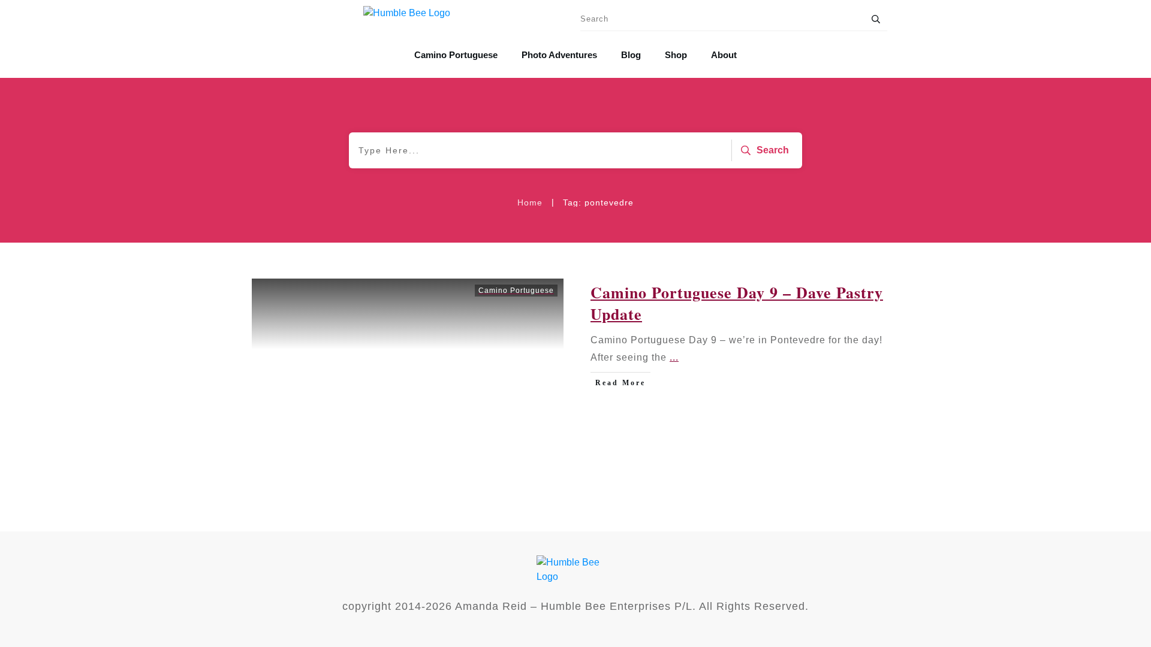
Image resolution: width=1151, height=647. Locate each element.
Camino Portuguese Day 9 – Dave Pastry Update (575, 367)
